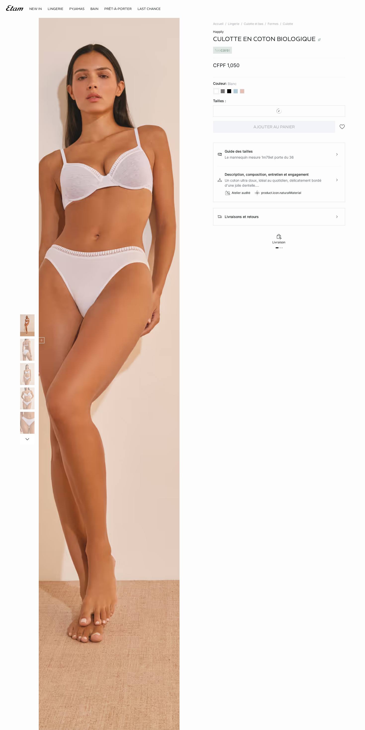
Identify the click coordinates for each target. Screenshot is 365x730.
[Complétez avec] (41, 340)
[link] (35, 9)
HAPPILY (218, 32)
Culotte (288, 24)
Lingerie (233, 24)
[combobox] (279, 111)
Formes (273, 24)
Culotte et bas (253, 24)
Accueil (218, 24)
